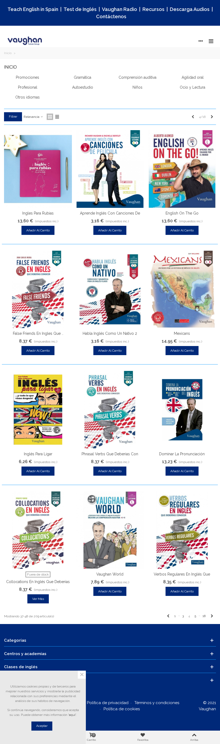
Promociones (27, 77)
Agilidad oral (193, 77)
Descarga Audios (190, 9)
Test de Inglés (80, 9)
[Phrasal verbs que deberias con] (110, 410)
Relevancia (32, 117)
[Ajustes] (201, 41)
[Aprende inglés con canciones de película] (110, 169)
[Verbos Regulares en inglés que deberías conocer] (182, 530)
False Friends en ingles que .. (38, 333)
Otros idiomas (27, 97)
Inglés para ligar (38, 454)
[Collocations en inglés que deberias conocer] (38, 530)
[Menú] (211, 41)
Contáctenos (111, 16)
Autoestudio (82, 87)
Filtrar (13, 116)
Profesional (27, 87)
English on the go (182, 213)
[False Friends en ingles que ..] (38, 289)
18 (204, 616)
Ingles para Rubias (38, 213)
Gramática (82, 77)
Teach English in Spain (33, 9)
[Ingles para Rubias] (38, 169)
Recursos (153, 9)
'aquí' (72, 715)
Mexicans (182, 333)
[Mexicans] (182, 289)
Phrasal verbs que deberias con (110, 454)
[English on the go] (182, 169)
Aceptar (41, 726)
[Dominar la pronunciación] (182, 410)
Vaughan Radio (119, 9)
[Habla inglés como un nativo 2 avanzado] (110, 289)
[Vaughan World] (110, 530)
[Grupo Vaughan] (25, 41)
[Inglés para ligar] (38, 410)
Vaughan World (109, 574)
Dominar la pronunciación (182, 454)
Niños (137, 87)
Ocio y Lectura (192, 87)
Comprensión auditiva (137, 77)
